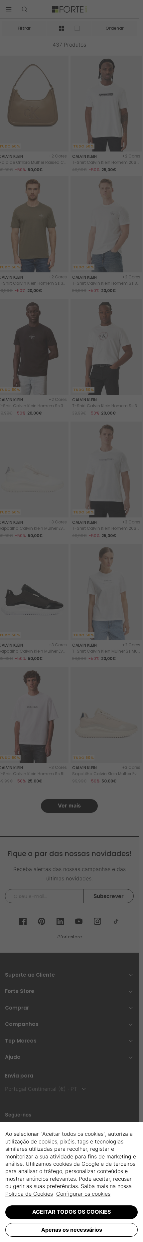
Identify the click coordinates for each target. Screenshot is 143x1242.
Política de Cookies (29, 1193)
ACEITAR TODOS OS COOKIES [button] (71, 1211)
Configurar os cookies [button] (83, 1193)
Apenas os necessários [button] (71, 1229)
